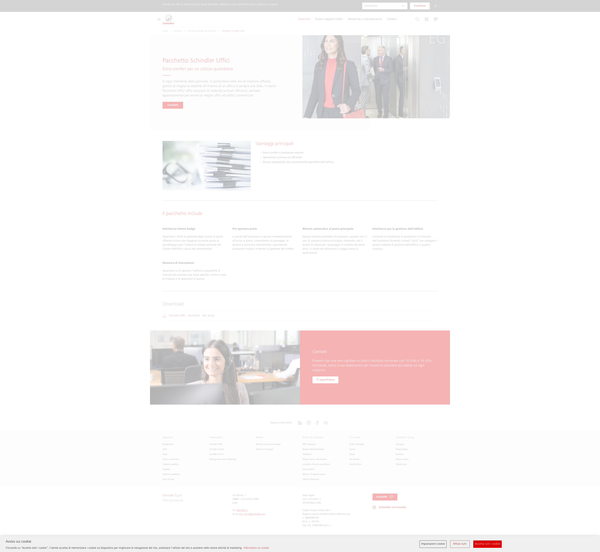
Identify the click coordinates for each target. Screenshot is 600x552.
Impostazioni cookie (433, 544)
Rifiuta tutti (459, 544)
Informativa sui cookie (256, 548)
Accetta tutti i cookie (487, 544)
